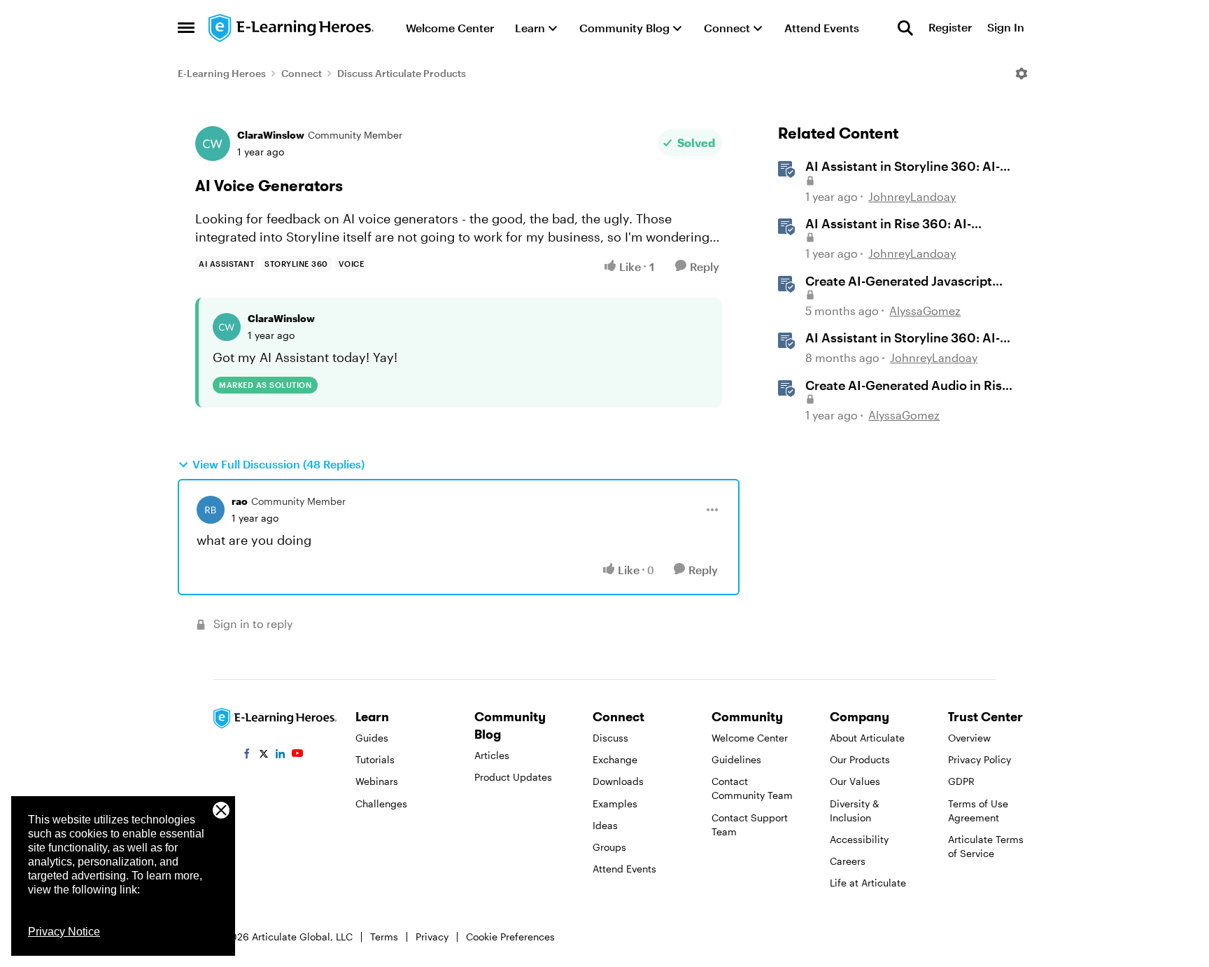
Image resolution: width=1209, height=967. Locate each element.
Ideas (605, 825)
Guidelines (736, 759)
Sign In (1005, 27)
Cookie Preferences (510, 936)
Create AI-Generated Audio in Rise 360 (907, 385)
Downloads (618, 781)
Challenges (381, 803)
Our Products (860, 759)
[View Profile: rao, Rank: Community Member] (211, 510)
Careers (847, 861)
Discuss (610, 738)
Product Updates (513, 777)
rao (240, 501)
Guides (371, 738)
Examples (615, 803)
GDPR (961, 781)
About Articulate (867, 738)
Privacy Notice (64, 932)
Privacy (432, 936)
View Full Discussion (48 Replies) (278, 464)
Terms (384, 936)
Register (950, 27)
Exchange (615, 759)
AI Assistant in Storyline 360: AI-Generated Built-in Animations (902, 338)
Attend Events (624, 869)
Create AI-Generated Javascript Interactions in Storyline (898, 281)
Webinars (376, 781)
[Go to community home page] (291, 28)
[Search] (905, 28)
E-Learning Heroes (222, 73)
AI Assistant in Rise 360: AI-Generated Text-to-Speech (888, 224)
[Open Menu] (1021, 73)
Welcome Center (750, 738)
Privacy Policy (979, 759)
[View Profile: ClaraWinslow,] (227, 327)
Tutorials (375, 759)
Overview (969, 738)
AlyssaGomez (925, 310)
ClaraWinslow (270, 135)
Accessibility (859, 839)
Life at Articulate (868, 883)
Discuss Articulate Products (401, 73)
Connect (301, 73)
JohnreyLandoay (912, 196)
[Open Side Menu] (186, 28)
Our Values (855, 781)
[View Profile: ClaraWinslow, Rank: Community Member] (212, 143)
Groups (609, 847)
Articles (491, 755)
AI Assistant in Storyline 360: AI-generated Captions (902, 166)
